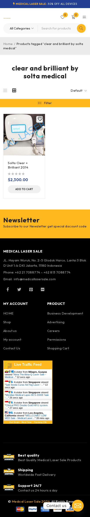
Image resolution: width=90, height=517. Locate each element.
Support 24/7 (30, 485)
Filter (48, 103)
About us (10, 331)
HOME (8, 313)
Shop (7, 322)
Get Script (14, 422)
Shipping (25, 470)
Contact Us (11, 348)
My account (12, 339)
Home (8, 44)
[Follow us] (19, 289)
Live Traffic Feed (28, 364)
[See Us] (31, 289)
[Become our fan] (7, 289)
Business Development (65, 313)
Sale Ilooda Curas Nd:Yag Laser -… (24, 384)
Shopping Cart (58, 348)
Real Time (27, 422)
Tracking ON (40, 422)
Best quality (28, 455)
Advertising (55, 322)
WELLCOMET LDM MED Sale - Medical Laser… (25, 416)
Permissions (56, 339)
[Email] (78, 506)
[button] (24, 189)
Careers (53, 331)
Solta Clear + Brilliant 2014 (18, 165)
